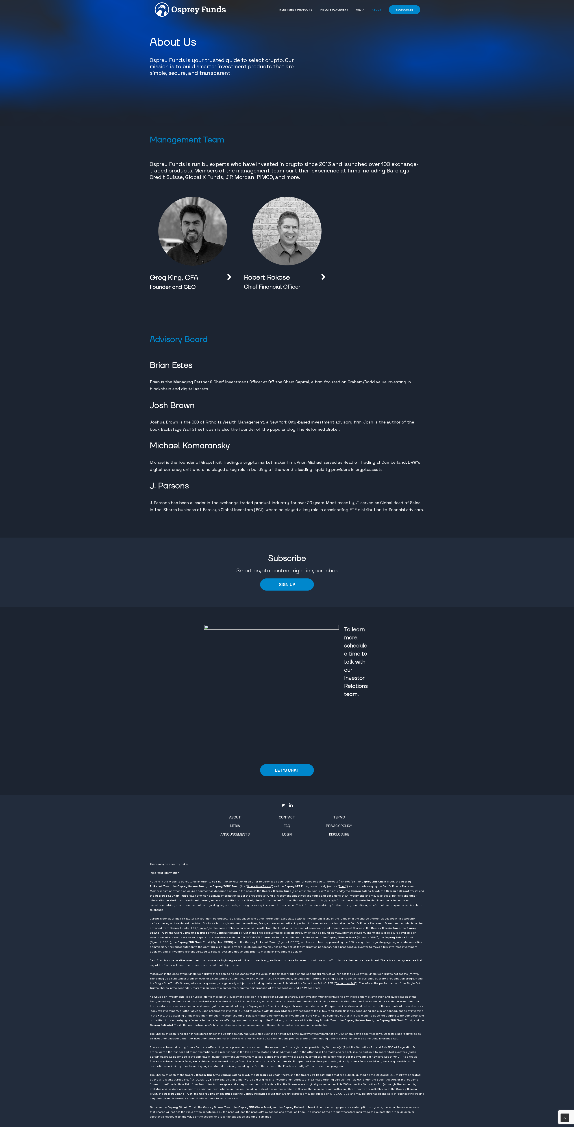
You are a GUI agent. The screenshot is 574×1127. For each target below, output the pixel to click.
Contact (287, 817)
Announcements (235, 834)
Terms (339, 817)
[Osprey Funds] (190, 9)
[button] (403, 9)
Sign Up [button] (287, 584)
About (376, 9)
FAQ (287, 825)
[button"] (283, 805)
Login (287, 834)
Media (360, 9)
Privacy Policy (339, 825)
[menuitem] (297, 9)
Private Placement (334, 9)
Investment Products (296, 9)
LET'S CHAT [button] (287, 770)
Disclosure (339, 834)
